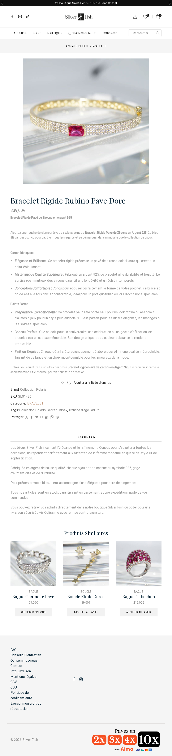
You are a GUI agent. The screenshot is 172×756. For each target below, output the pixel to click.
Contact (110, 33)
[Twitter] (26, 417)
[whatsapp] (52, 417)
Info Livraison (20, 671)
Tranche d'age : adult (83, 410)
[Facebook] (12, 17)
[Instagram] (20, 17)
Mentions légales (23, 677)
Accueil (20, 33)
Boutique (54, 33)
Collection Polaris (33, 390)
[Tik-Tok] (28, 17)
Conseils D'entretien (25, 655)
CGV (13, 682)
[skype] (57, 417)
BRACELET (99, 46)
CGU (13, 687)
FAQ (13, 650)
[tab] (86, 437)
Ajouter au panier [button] (86, 612)
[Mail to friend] (41, 417)
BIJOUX (83, 46)
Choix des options (33, 612)
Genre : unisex (57, 410)
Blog (36, 33)
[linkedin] (46, 417)
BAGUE (33, 591)
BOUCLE (86, 591)
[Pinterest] (36, 417)
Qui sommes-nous (82, 33)
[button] (2, 3)
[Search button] (157, 33)
